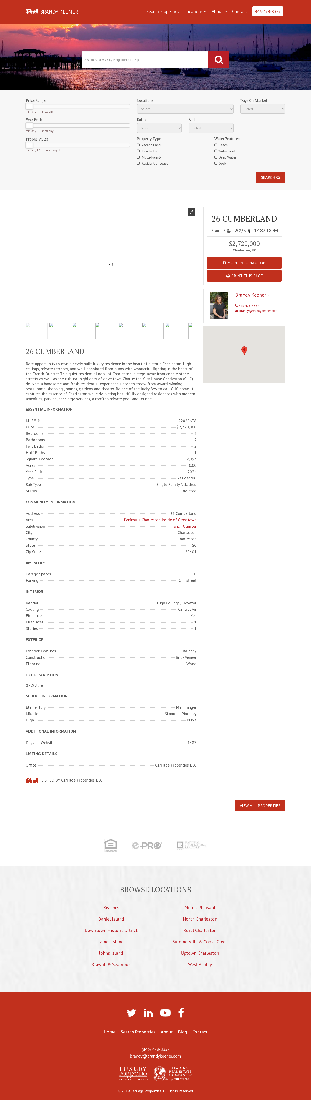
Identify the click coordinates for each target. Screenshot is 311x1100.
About (218, 11)
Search (268, 177)
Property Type (149, 138)
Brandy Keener (251, 294)
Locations (194, 11)
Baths (141, 119)
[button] (244, 350)
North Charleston (200, 919)
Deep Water (227, 157)
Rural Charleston (200, 930)
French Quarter (183, 526)
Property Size (37, 139)
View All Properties (260, 805)
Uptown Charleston (200, 953)
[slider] (29, 106)
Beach (223, 145)
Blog (182, 1031)
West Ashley (200, 964)
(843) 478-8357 (156, 1049)
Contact (239, 11)
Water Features (227, 138)
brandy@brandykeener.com (257, 311)
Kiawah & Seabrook (111, 964)
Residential (149, 151)
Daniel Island (111, 919)
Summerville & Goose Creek (200, 942)
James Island (111, 942)
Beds (192, 119)
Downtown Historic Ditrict (111, 930)
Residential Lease (154, 163)
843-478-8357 (268, 11)
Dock (222, 163)
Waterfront (227, 151)
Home (109, 1031)
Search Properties (162, 11)
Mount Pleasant (200, 907)
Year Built (34, 119)
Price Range (36, 100)
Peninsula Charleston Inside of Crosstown (160, 519)
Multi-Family (151, 157)
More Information (246, 262)
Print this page (246, 275)
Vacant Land (151, 145)
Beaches (111, 907)
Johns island (111, 953)
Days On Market (253, 100)
